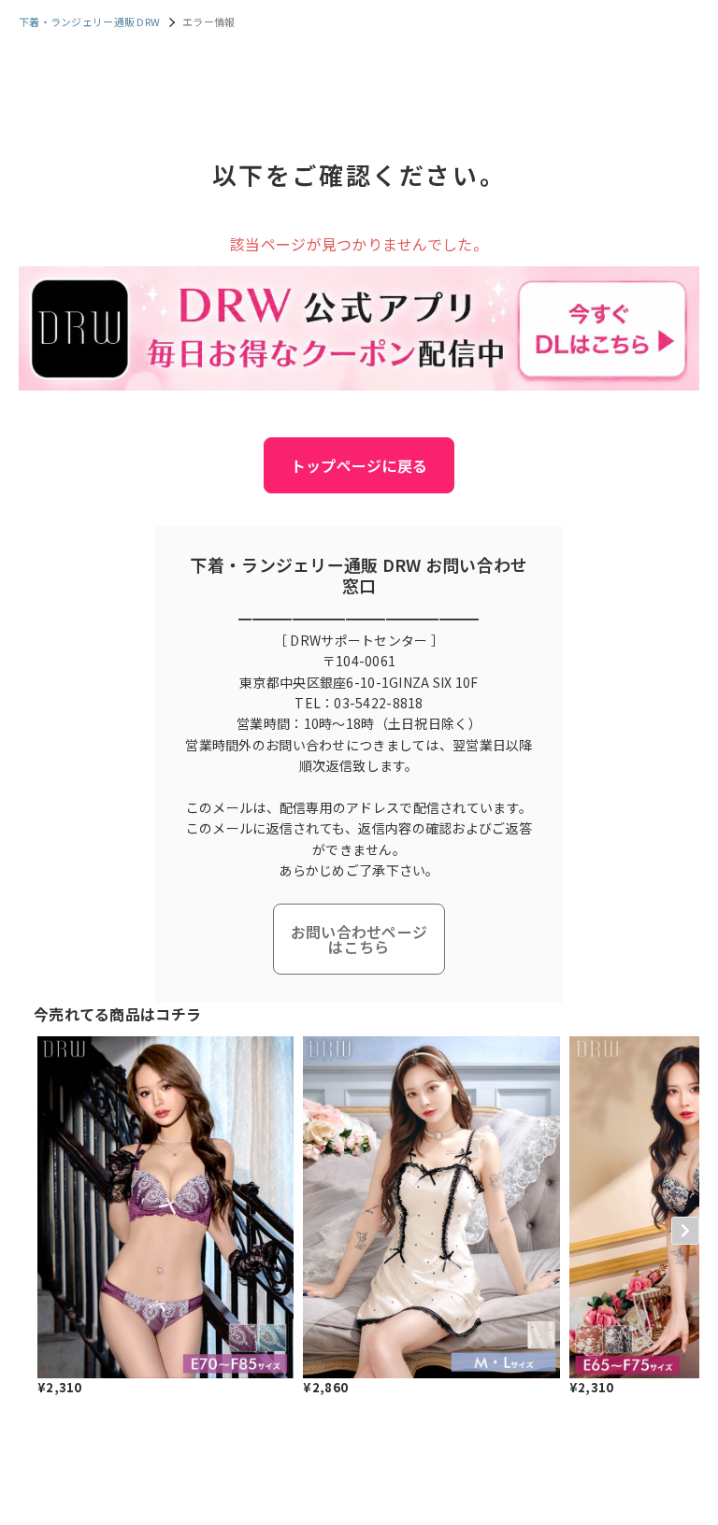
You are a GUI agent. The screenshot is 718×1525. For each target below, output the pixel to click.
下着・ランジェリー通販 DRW (89, 21)
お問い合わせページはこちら (359, 939)
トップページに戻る (359, 465)
